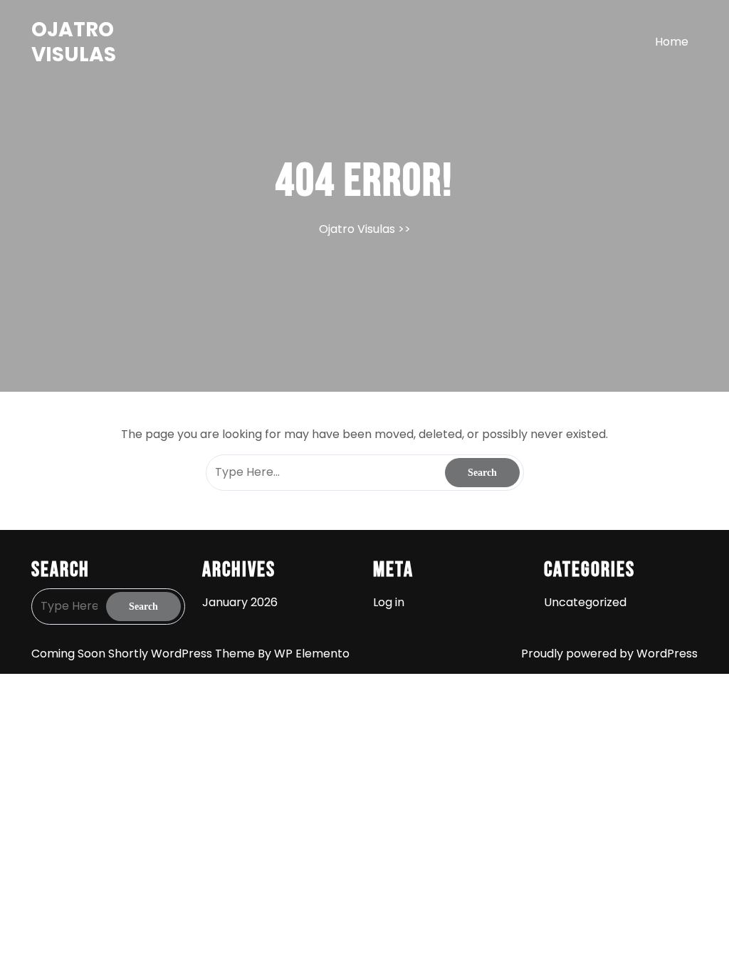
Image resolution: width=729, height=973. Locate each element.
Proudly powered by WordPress (609, 653)
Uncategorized (585, 602)
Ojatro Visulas (73, 42)
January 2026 (240, 602)
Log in (388, 602)
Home (671, 41)
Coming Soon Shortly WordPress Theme (144, 653)
